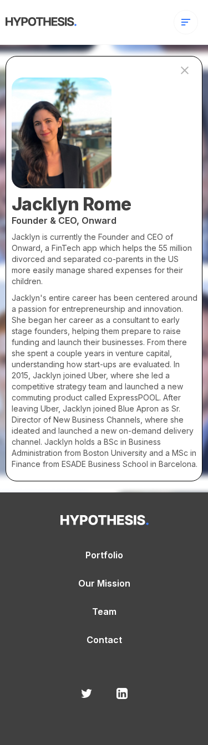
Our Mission (104, 583)
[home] (38, 20)
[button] (186, 22)
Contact (104, 640)
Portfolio (104, 555)
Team (104, 612)
